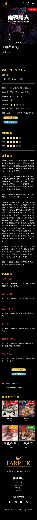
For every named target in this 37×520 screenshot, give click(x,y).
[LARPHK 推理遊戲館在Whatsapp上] (26, 503)
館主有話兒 (18, 485)
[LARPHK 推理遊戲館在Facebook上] (10, 503)
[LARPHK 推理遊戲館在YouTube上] (21, 503)
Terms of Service (12, 510)
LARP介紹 (18, 483)
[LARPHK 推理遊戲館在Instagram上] (15, 503)
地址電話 (18, 490)
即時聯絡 (18, 488)
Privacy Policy (26, 510)
